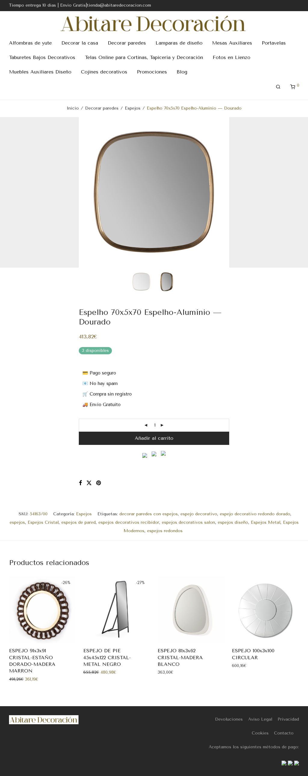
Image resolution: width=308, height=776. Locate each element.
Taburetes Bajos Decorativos (42, 57)
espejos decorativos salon (188, 522)
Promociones (152, 72)
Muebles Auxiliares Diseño (40, 72)
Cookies (260, 733)
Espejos (132, 108)
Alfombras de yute (30, 43)
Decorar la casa (79, 43)
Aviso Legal (260, 719)
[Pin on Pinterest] (99, 483)
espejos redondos (165, 530)
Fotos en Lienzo (231, 57)
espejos (17, 522)
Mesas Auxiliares (232, 43)
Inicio (73, 108)
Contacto (284, 733)
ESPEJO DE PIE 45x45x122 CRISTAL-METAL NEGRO (107, 657)
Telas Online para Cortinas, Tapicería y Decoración (144, 57)
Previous (10, 192)
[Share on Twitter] (89, 483)
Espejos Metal (265, 522)
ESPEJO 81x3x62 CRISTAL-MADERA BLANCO (180, 657)
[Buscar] (278, 87)
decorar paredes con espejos (148, 514)
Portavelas (274, 43)
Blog (182, 72)
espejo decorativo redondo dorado (255, 514)
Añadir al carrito (154, 438)
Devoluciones (229, 719)
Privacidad (288, 719)
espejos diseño (233, 522)
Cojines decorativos (104, 72)
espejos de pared (78, 522)
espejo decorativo (198, 514)
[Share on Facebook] (80, 483)
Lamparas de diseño (179, 43)
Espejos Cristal (43, 522)
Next (298, 192)
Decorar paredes (127, 43)
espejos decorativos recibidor (128, 522)
